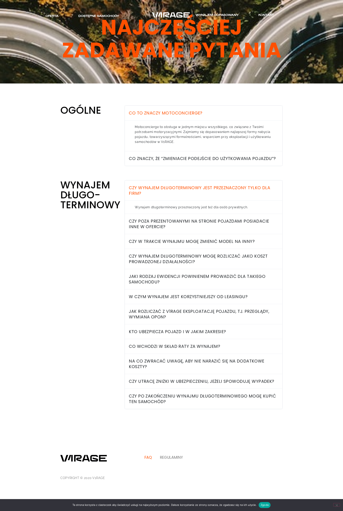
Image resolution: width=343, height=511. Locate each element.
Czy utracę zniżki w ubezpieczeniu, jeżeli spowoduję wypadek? (201, 381)
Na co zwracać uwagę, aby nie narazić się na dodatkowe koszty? (196, 363)
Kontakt (266, 14)
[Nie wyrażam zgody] (336, 505)
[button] (203, 113)
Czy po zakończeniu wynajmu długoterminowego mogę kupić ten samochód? (202, 398)
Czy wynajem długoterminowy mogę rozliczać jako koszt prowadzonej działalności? (198, 259)
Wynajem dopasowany (217, 14)
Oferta (52, 15)
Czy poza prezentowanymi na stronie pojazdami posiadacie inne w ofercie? (199, 224)
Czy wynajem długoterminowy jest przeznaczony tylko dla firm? (199, 190)
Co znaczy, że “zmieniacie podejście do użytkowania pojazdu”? (202, 158)
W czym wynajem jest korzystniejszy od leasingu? (188, 297)
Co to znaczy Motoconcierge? (165, 113)
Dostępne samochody (98, 15)
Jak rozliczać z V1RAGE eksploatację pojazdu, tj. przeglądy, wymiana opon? (199, 314)
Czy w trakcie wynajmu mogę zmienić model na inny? (192, 241)
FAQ (148, 457)
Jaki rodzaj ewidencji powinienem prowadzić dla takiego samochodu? (197, 279)
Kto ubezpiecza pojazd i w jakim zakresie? (177, 332)
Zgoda (265, 504)
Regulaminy (171, 457)
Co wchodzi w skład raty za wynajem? (174, 346)
